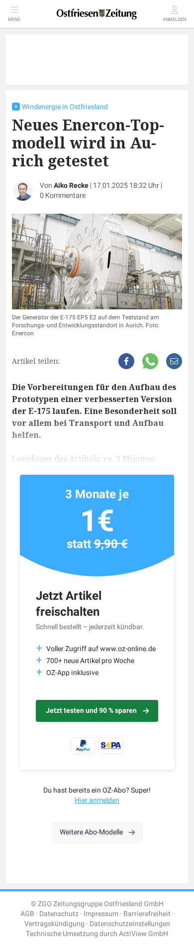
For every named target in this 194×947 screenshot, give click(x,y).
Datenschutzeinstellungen (130, 924)
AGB (27, 914)
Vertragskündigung (54, 924)
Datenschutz (59, 914)
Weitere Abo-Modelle (91, 832)
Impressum (101, 914)
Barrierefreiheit (147, 914)
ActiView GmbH (143, 934)
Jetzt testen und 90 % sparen (91, 710)
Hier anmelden (97, 800)
